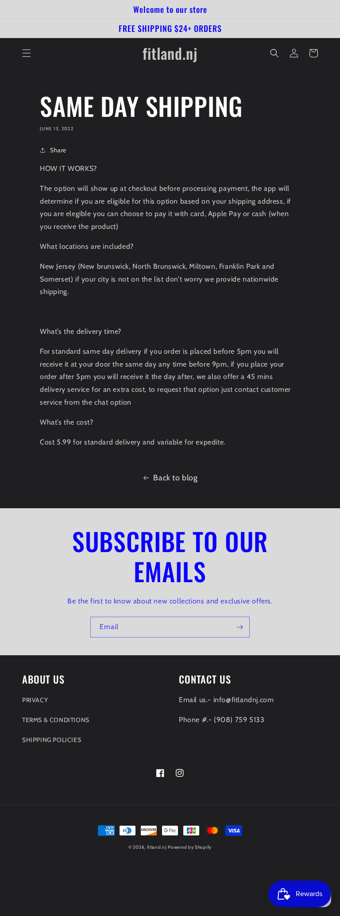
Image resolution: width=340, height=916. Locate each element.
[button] (26, 53)
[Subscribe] (239, 627)
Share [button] (58, 150)
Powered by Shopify (190, 847)
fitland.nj (156, 847)
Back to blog (175, 478)
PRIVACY (35, 700)
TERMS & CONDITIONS (55, 720)
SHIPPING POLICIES (51, 740)
